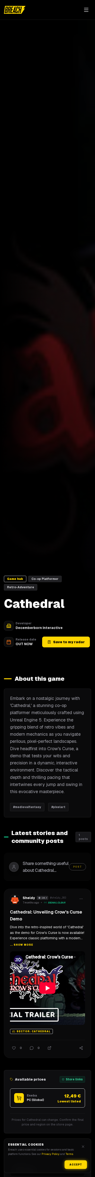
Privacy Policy (50, 1154)
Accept (75, 1164)
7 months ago (31, 902)
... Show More (21, 945)
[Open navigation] (86, 10)
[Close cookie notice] (83, 1147)
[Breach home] (15, 10)
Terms (69, 1154)
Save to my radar (69, 642)
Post (77, 866)
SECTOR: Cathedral (34, 1031)
